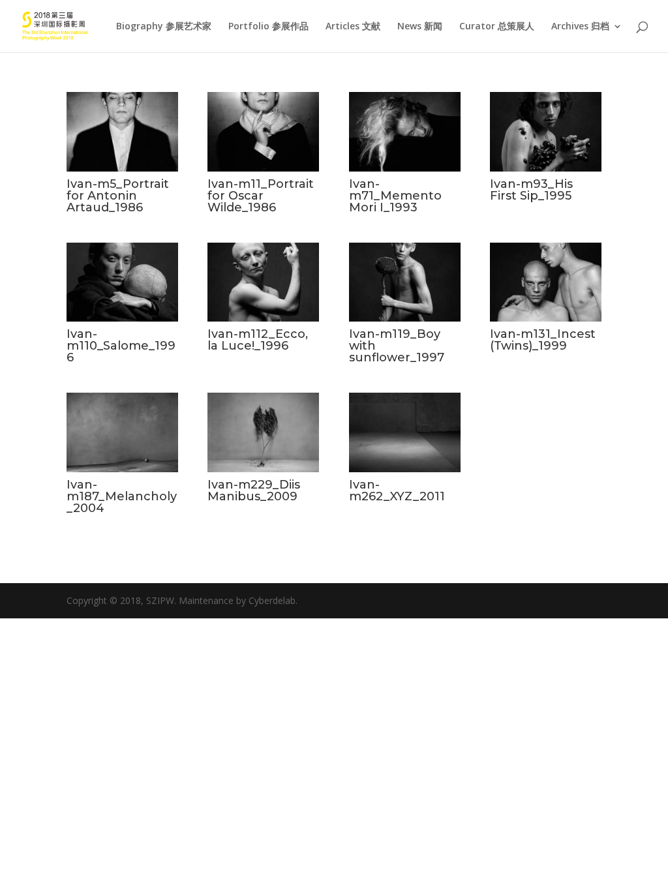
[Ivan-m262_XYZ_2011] (405, 468)
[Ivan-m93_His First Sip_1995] (545, 168)
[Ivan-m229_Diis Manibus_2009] (263, 468)
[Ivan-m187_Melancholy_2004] (122, 468)
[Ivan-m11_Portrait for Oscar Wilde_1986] (263, 168)
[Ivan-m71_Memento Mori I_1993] (405, 168)
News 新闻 (419, 27)
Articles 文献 (353, 27)
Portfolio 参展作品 (268, 27)
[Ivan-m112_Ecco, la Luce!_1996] (263, 318)
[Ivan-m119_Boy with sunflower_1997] (405, 318)
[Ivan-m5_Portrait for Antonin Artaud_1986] (122, 168)
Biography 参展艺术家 (163, 27)
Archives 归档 (580, 27)
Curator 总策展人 (496, 27)
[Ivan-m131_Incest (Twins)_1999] (545, 318)
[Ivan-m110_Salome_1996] (122, 318)
